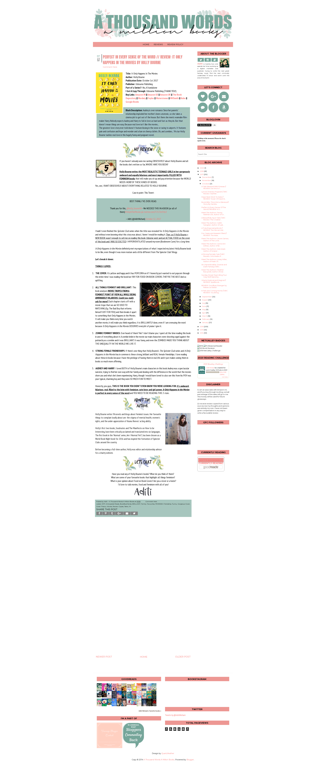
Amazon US (152, 94)
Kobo (183, 98)
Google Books (132, 101)
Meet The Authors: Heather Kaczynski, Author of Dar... (213, 271)
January (205, 322)
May (204, 309)
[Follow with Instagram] (208, 60)
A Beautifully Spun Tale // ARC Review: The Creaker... (213, 219)
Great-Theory (101, 506)
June (204, 306)
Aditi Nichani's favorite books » (150, 711)
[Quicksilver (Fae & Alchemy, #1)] (100, 696)
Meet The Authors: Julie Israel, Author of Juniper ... (213, 250)
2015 (202, 330)
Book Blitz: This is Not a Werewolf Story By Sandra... (215, 203)
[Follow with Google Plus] (213, 97)
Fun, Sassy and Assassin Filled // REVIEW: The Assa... (214, 234)
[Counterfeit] (135, 704)
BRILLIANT (136, 504)
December (207, 177)
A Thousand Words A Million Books (159, 759)
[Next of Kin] (105, 696)
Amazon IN (140, 94)
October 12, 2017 (153, 218)
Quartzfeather (167, 753)
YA (130, 506)
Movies (109, 506)
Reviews (158, 44)
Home (146, 44)
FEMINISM (159, 504)
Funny (174, 504)
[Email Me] (215, 60)
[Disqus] (143, 554)
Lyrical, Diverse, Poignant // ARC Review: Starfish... (214, 193)
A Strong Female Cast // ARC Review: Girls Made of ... (213, 255)
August (205, 300)
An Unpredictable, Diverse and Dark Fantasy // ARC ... (214, 266)
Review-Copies (118, 506)
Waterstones (162, 98)
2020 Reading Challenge (213, 364)
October (206, 184)
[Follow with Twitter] (201, 60)
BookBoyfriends (126, 504)
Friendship (167, 504)
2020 (202, 168)
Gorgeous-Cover (184, 504)
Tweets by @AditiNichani (175, 715)
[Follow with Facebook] (213, 107)
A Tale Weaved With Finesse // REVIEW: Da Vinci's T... (213, 187)
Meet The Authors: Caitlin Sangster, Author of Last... (212, 224)
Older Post (183, 656)
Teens (126, 506)
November (207, 180)
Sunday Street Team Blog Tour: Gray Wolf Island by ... (214, 276)
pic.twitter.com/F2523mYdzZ (154, 211)
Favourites (151, 504)
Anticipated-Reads (112, 504)
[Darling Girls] (110, 704)
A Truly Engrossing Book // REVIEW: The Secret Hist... (212, 229)
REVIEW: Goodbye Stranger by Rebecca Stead (214, 286)
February (206, 319)
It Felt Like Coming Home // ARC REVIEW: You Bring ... (214, 292)
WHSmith (174, 98)
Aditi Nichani (210, 368)
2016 (202, 327)
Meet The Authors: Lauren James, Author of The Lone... (215, 239)
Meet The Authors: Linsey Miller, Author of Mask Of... (214, 260)
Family (143, 504)
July (204, 303)
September (207, 297)
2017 (103, 504)
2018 (202, 171)
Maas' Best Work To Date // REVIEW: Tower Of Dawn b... (213, 198)
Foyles (151, 98)
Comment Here (110, 67)
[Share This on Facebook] (99, 513)
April (204, 313)
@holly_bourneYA (134, 208)
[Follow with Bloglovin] (203, 97)
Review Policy (175, 44)
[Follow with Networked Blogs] (203, 107)
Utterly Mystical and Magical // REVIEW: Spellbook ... (213, 281)
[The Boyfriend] (130, 704)
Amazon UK (165, 94)
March (205, 316)
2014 (202, 333)
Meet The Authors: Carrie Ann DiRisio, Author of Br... (213, 245)
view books (225, 377)
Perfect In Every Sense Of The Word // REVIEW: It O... (213, 208)
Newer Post (104, 656)
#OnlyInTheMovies (133, 211)
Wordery (142, 98)
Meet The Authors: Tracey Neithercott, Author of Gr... (213, 214)
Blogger (190, 759)
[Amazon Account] (224, 107)
